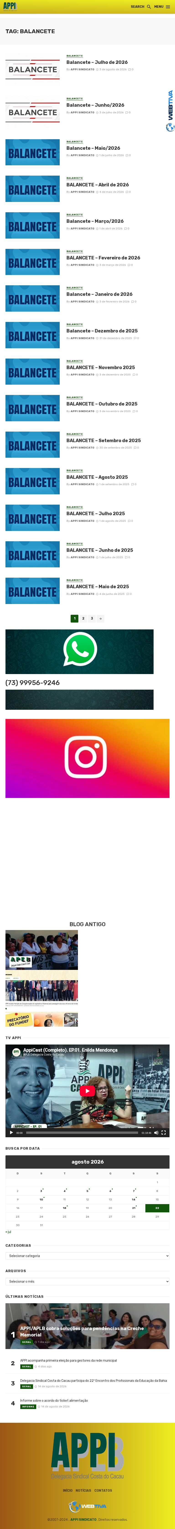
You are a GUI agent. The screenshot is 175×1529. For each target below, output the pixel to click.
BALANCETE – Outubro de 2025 (102, 404)
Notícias (83, 1491)
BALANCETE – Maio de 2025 (98, 586)
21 (133, 1208)
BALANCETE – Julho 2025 (96, 513)
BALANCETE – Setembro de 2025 (104, 440)
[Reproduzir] (11, 1132)
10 (41, 1199)
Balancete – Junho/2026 (95, 105)
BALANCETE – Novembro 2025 (101, 367)
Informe (28, 1406)
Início (67, 1491)
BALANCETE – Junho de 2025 (100, 550)
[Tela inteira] (163, 1132)
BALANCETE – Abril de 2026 (98, 185)
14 (133, 1199)
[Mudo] (156, 1132)
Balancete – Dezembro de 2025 (102, 331)
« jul (8, 1232)
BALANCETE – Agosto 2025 (97, 477)
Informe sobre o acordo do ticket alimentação (54, 1401)
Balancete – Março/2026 (95, 221)
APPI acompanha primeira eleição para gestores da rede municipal (68, 1361)
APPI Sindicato (82, 69)
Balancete (75, 55)
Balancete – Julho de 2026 (97, 62)
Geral (26, 1342)
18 (64, 1208)
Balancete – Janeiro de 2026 (100, 294)
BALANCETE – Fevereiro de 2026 (103, 258)
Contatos (103, 1491)
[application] (87, 1091)
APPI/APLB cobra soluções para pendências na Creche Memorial (82, 1332)
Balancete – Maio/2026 (93, 148)
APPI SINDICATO (83, 1520)
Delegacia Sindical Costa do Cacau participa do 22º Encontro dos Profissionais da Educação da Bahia (93, 1381)
